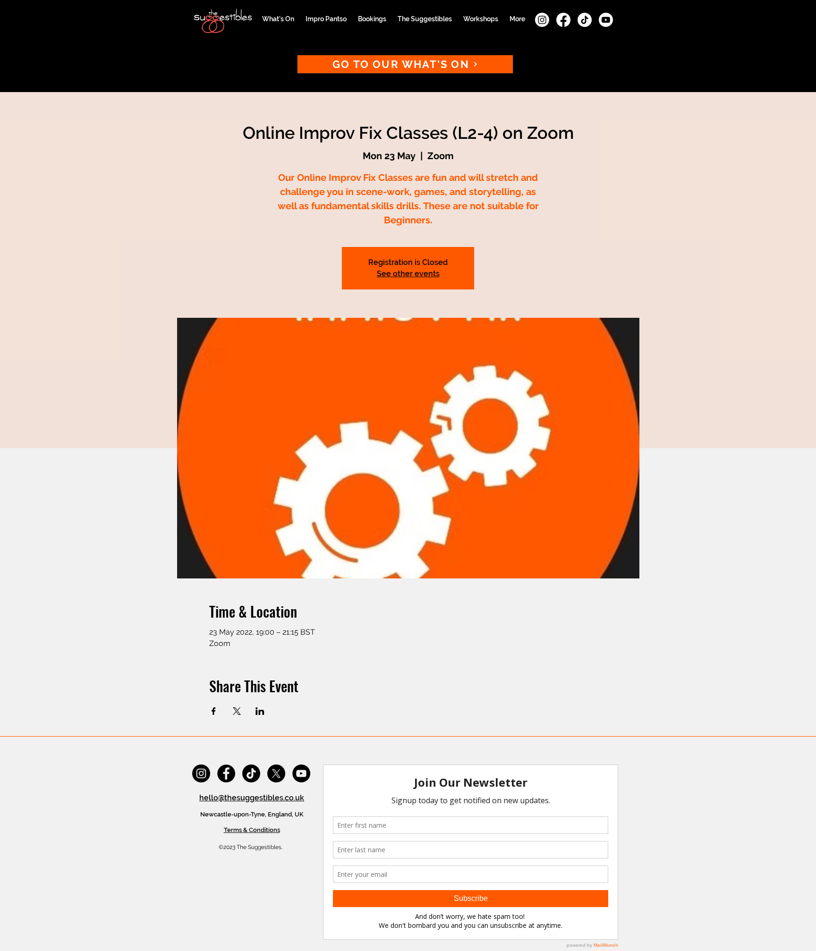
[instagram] (542, 20)
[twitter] (276, 773)
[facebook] (563, 20)
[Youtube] (606, 20)
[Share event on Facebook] (213, 711)
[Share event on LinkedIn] (259, 711)
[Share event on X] (236, 711)
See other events (408, 273)
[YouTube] (301, 773)
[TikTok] (585, 20)
